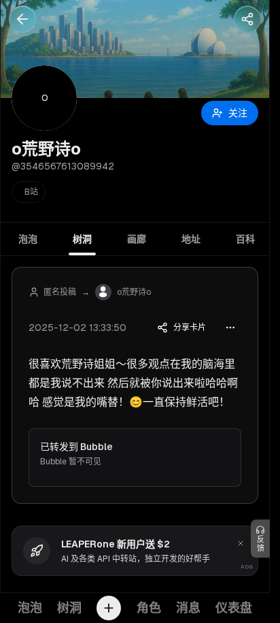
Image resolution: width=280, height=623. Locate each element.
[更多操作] (230, 327)
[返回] (22, 19)
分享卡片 (189, 327)
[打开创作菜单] (108, 608)
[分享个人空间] (247, 19)
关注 (237, 113)
